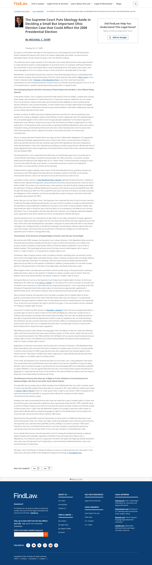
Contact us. (34, 513)
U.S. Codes (88, 525)
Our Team (61, 501)
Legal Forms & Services (93, 501)
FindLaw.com (119, 501)
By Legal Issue (63, 525)
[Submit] (45, 534)
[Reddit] (50, 545)
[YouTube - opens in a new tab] (34, 545)
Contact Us (62, 508)
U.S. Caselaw (89, 521)
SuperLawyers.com (122, 509)
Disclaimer (33, 559)
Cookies (42, 559)
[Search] (135, 3)
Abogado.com (120, 517)
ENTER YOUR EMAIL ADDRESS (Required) (28, 530)
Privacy (23, 559)
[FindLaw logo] (21, 3)
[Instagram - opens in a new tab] (45, 545)
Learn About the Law (92, 513)
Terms (16, 559)
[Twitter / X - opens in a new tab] (39, 545)
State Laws (88, 517)
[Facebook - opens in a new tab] (28, 545)
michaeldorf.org (75, 453)
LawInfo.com (119, 526)
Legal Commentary (38, 11)
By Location (62, 521)
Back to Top (77, 479)
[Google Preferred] (56, 545)
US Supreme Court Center (21, 11)
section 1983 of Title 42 (25, 391)
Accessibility (62, 504)
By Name (61, 532)
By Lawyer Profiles (64, 529)
